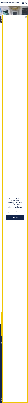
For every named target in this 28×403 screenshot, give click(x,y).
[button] (26, 3)
